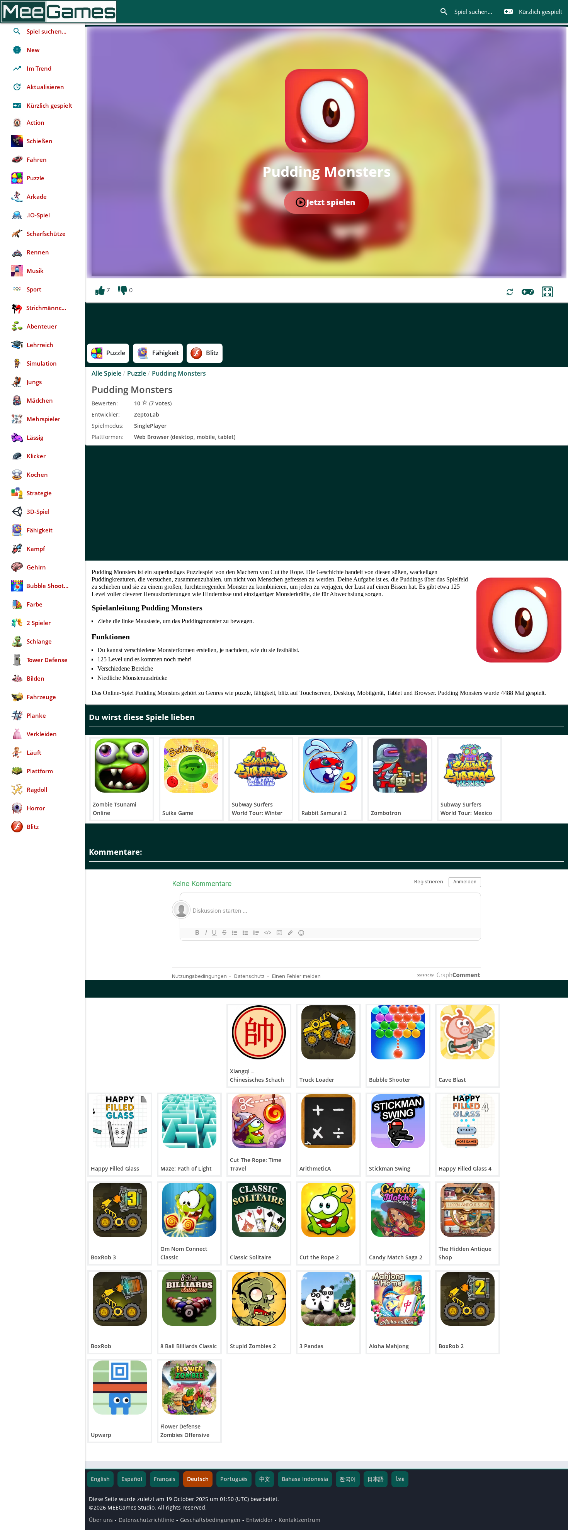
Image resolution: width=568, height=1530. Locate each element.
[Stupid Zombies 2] (259, 1299)
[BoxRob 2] (467, 1299)
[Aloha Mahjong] (398, 1299)
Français (164, 1479)
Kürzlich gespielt (533, 11)
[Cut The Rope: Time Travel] (259, 1121)
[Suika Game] (191, 766)
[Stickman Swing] (398, 1121)
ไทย (400, 1479)
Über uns (101, 1519)
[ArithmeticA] (328, 1121)
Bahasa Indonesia (305, 1479)
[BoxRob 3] (120, 1210)
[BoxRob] (120, 1299)
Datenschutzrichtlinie (146, 1519)
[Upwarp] (120, 1388)
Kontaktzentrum (299, 1519)
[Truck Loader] (328, 1032)
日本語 (375, 1479)
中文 (264, 1479)
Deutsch (198, 1479)
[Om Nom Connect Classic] (189, 1210)
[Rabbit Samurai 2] (330, 766)
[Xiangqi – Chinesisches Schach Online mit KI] (259, 1032)
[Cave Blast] (467, 1032)
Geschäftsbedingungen (210, 1519)
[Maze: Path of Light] (189, 1121)
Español (131, 1479)
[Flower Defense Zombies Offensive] (189, 1388)
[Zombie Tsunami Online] (122, 766)
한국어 (348, 1479)
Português (234, 1479)
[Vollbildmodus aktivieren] (547, 292)
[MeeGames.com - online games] (58, 11)
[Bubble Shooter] (398, 1032)
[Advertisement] (326, 503)
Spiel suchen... (465, 11)
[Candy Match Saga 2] (398, 1210)
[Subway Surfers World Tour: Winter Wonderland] (261, 766)
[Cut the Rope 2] (328, 1210)
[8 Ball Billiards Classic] (189, 1299)
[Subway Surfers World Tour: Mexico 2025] (469, 766)
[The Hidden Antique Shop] (467, 1210)
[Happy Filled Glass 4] (467, 1121)
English (100, 1479)
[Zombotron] (400, 766)
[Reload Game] (509, 292)
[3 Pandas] (328, 1299)
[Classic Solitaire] (259, 1210)
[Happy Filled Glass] (120, 1121)
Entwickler (259, 1519)
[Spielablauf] (528, 292)
